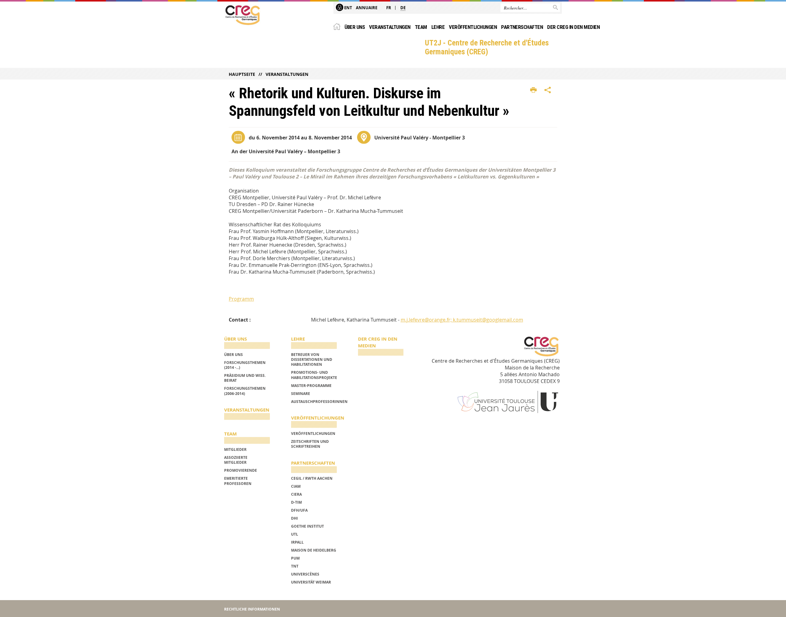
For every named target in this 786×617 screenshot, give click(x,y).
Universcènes (305, 574)
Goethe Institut (307, 526)
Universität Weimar (311, 582)
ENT (347, 7)
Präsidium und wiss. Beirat (245, 378)
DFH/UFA (299, 510)
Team (421, 27)
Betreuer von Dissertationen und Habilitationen (311, 359)
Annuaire (366, 7)
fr (388, 7)
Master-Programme (311, 385)
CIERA (296, 494)
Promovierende (240, 470)
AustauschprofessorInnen (319, 401)
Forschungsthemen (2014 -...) (245, 365)
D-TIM (296, 502)
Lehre (438, 27)
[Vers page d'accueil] (242, 15)
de (403, 7)
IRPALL (297, 542)
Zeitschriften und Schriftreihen (310, 444)
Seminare (300, 393)
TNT (294, 566)
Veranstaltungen (389, 27)
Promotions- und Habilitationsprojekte (314, 375)
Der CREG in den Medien (573, 27)
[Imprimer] (533, 90)
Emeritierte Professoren (237, 481)
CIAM (296, 486)
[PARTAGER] (547, 90)
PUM (295, 558)
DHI (294, 518)
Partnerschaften (522, 27)
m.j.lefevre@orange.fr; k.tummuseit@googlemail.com (462, 319)
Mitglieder (235, 449)
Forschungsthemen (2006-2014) (245, 391)
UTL (294, 534)
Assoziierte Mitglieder (235, 460)
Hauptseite (242, 74)
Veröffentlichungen (473, 27)
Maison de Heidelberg (313, 550)
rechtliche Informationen (252, 609)
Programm (241, 298)
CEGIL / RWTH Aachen (312, 478)
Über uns (354, 27)
